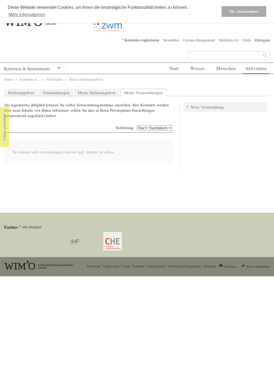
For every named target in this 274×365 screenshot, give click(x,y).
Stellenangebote (21, 92)
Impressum (111, 266)
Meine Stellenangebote (97, 92)
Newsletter (171, 39)
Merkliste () (228, 39)
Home (8, 79)
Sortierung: (125, 127)
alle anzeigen (31, 226)
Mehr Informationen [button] (27, 14)
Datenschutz (156, 266)
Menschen (226, 68)
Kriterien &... (29, 79)
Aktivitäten (256, 68)
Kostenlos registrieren (141, 40)
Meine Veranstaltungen (145, 92)
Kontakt (139, 266)
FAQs (246, 39)
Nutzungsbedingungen (184, 266)
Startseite (94, 266)
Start (173, 68)
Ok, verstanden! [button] (243, 11)
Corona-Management (199, 39)
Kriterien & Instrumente (27, 68)
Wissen (197, 68)
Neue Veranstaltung (207, 107)
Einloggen (262, 39)
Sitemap (210, 266)
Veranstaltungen (56, 92)
